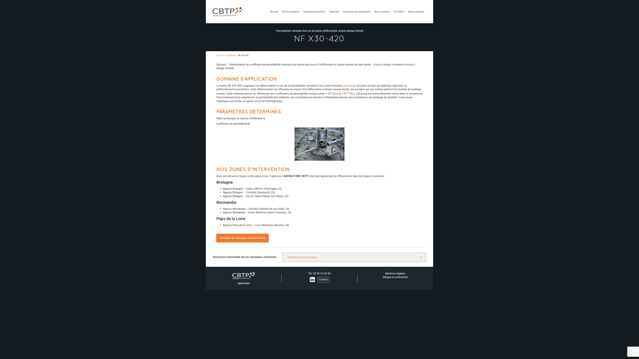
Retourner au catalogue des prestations (242, 237)
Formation (399, 11)
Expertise (334, 11)
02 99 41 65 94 (322, 273)
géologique (349, 85)
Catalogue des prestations (357, 11)
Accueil (274, 11)
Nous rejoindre (382, 11)
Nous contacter (417, 11)
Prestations (230, 55)
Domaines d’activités (314, 11)
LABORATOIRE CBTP (227, 11)
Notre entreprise (290, 11)
